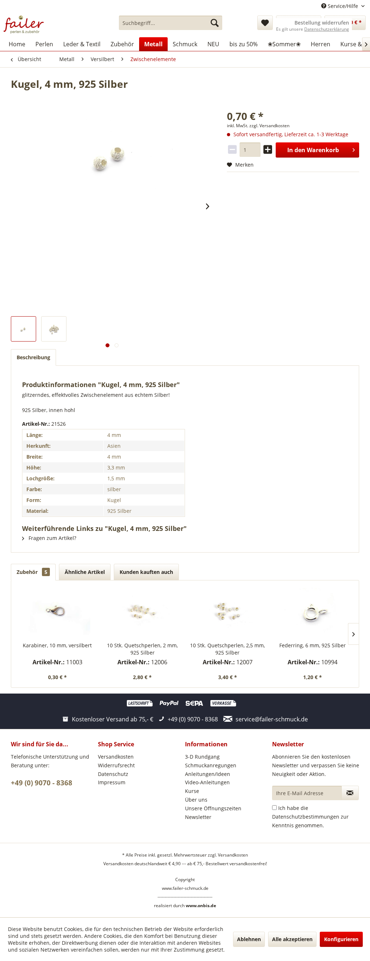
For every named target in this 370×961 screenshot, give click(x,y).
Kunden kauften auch (146, 572)
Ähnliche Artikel (85, 572)
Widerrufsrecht (116, 765)
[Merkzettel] (265, 23)
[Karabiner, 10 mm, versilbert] (57, 613)
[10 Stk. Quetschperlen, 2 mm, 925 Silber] (143, 613)
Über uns (196, 799)
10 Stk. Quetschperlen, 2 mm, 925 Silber (142, 649)
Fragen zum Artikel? (51, 538)
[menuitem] (171, 23)
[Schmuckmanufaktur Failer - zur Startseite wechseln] (24, 25)
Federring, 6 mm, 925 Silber (312, 645)
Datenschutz (113, 774)
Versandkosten (116, 756)
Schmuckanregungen (210, 765)
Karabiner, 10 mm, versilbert (57, 645)
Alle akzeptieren (292, 939)
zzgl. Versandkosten (269, 126)
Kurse (192, 791)
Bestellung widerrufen (321, 23)
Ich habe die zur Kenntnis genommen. (310, 817)
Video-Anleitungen (207, 782)
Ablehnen (249, 939)
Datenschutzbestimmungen (305, 816)
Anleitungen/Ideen (207, 774)
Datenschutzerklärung (326, 29)
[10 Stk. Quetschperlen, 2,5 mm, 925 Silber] (228, 613)
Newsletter (198, 817)
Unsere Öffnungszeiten (213, 808)
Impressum (111, 782)
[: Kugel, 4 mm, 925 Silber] (23, 329)
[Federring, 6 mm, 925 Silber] (313, 613)
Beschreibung (33, 357)
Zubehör (32, 572)
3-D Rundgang (202, 756)
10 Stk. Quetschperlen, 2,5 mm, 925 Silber (227, 649)
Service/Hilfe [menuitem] (343, 6)
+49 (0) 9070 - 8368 (41, 783)
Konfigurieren (341, 939)
